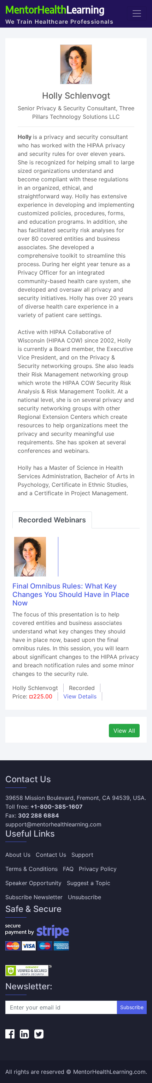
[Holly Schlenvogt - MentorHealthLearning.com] (30, 556)
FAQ (68, 868)
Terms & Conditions (31, 868)
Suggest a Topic (88, 882)
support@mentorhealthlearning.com (53, 824)
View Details (80, 696)
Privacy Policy (98, 868)
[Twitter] (38, 1034)
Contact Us (51, 854)
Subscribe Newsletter (34, 897)
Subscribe (132, 1007)
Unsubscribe (84, 897)
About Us (17, 854)
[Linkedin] (24, 1034)
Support (82, 854)
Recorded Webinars (52, 520)
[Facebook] (9, 1034)
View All (124, 730)
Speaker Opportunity (33, 882)
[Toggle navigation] (137, 13)
